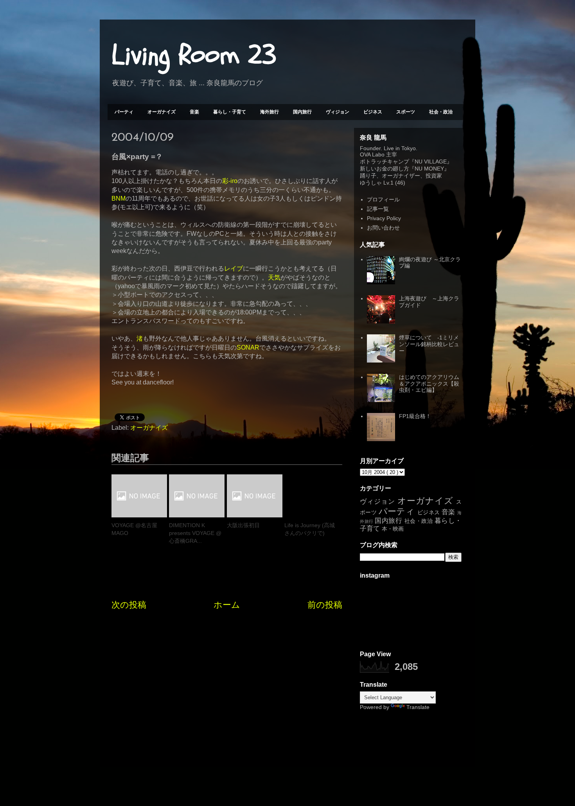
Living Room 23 (193, 55)
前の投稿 (324, 605)
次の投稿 (128, 605)
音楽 (194, 112)
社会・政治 (441, 112)
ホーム (227, 605)
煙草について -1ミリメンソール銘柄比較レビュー (429, 344)
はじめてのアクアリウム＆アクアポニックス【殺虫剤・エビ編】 (429, 383)
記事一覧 (378, 209)
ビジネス (372, 112)
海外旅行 (269, 112)
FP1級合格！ (415, 416)
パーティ (124, 112)
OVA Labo (372, 154)
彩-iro (229, 181)
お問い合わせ (383, 227)
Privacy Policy (384, 218)
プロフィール (383, 199)
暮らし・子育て (229, 112)
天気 (274, 277)
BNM (118, 198)
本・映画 (393, 529)
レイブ (233, 268)
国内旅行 (302, 112)
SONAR (248, 347)
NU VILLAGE (431, 161)
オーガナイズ (161, 112)
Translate (417, 707)
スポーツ (405, 112)
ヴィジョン (337, 112)
